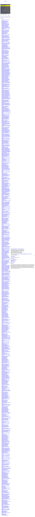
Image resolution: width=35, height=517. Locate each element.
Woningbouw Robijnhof (5, 327)
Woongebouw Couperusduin (6, 287)
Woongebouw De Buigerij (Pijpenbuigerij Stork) (5, 45)
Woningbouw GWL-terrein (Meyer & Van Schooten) (6, 159)
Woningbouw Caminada (5, 239)
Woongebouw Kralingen (5, 359)
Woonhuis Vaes (4, 371)
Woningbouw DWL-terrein (5, 250)
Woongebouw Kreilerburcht (5, 191)
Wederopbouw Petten (5, 350)
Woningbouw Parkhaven (5, 57)
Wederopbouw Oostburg (5, 329)
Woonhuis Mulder (4, 312)
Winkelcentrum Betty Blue (5, 55)
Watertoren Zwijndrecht (5, 497)
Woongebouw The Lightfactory (6, 145)
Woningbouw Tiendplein (5, 219)
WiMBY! (3, 68)
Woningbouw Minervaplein (5, 393)
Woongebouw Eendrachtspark (6, 69)
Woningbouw (12, 263)
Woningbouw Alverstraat (5, 66)
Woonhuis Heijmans (5, 502)
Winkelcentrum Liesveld (5, 299)
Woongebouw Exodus (5, 91)
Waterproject (4, 511)
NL (6, 1)
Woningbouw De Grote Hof (5, 78)
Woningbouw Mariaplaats (5, 148)
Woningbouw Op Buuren (5, 23)
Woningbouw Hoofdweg (5, 426)
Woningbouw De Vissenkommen (6, 326)
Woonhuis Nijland (4, 368)
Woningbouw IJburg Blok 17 (6, 48)
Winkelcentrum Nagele (5, 325)
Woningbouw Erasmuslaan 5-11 (6, 395)
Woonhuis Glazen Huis (5, 80)
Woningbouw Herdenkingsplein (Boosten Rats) (5, 177)
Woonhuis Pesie (4, 33)
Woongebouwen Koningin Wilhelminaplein (4, 215)
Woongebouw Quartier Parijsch (6, 47)
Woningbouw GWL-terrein (5, 154)
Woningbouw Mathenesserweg (6, 337)
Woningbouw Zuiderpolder (5, 203)
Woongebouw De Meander (5, 134)
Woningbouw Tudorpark (5, 22)
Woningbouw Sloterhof (5, 313)
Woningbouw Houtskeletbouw (6, 272)
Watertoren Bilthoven (5, 425)
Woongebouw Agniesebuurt (5, 237)
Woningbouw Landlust (5, 361)
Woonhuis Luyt (4, 122)
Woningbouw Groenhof (5, 81)
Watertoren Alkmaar (5, 495)
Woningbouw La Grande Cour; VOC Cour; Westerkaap (6, 44)
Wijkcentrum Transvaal (5, 286)
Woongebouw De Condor (5, 67)
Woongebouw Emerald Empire (6, 174)
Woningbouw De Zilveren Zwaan (6, 62)
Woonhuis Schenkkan (5, 306)
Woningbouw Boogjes (5, 269)
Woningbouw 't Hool (5, 291)
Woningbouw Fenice (5, 58)
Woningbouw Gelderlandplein (6, 94)
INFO (4, 1)
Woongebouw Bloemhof (5, 30)
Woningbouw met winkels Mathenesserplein (4, 401)
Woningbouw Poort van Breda (6, 139)
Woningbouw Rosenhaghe (5, 449)
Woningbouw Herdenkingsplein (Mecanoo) (5, 187)
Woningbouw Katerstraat (5, 241)
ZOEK (8, 15)
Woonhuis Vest (4, 307)
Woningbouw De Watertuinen (6, 76)
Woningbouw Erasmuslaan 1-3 (6, 379)
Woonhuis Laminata (5, 128)
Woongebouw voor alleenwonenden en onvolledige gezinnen (6, 319)
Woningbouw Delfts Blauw (5, 153)
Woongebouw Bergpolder (5, 376)
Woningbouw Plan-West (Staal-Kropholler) (5, 421)
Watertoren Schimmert (5, 418)
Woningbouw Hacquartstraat (6, 438)
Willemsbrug (4, 264)
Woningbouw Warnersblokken (6, 328)
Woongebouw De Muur (5, 256)
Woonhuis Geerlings (5, 184)
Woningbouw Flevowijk (5, 292)
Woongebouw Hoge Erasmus (6, 123)
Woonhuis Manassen (5, 308)
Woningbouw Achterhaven (5, 24)
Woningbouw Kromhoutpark (6, 189)
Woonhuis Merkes (4, 380)
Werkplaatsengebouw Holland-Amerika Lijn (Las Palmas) (6, 336)
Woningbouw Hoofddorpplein (6, 397)
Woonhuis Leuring (4, 490)
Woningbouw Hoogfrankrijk (5, 186)
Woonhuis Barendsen (5, 444)
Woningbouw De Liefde (5, 194)
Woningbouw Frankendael (5, 343)
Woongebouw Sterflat (5, 315)
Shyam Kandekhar (13, 258)
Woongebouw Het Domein (5, 63)
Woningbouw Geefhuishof (5, 144)
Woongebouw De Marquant (5, 70)
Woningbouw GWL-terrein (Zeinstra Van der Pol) (6, 160)
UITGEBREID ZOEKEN (4, 13)
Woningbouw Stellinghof (5, 100)
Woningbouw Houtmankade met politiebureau (5, 192)
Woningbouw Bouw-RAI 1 (5, 220)
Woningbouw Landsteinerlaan (6, 196)
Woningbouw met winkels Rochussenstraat (4, 173)
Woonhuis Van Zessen (5, 445)
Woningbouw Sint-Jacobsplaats (6, 265)
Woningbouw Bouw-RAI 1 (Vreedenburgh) (5, 222)
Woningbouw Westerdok (5, 261)
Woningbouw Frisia (5, 452)
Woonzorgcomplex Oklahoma (6, 155)
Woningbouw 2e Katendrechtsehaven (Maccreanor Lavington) (6, 115)
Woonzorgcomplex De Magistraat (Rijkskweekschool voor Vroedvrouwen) (6, 478)
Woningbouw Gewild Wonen (6, 130)
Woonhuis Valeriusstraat (5, 374)
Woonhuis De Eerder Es (5, 406)
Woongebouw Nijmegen (5, 167)
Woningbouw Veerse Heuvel (6, 213)
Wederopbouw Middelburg (5, 345)
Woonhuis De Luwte (5, 108)
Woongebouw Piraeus (5, 182)
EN (5, 1)
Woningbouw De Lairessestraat (6, 455)
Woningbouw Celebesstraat (5, 90)
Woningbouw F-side (5, 64)
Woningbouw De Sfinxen (6, 162)
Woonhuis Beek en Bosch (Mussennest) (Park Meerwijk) (6, 468)
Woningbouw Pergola (5, 227)
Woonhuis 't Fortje (4, 435)
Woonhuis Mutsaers (5, 356)
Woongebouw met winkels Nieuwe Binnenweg (5, 389)
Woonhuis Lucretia (4, 451)
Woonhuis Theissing (5, 314)
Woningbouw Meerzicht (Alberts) (6, 283)
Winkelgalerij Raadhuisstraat (5, 496)
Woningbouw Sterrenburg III (6, 279)
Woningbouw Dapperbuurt (5, 238)
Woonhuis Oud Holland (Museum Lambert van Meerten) (5, 506)
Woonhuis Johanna (4, 407)
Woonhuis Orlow (4, 311)
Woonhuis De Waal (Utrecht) (6, 266)
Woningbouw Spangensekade (6, 149)
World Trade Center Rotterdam (6, 243)
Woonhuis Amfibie (4, 514)
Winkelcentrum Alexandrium (6, 166)
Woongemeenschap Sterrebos (6, 232)
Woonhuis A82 (4, 254)
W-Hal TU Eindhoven (5, 305)
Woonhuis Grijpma (4, 437)
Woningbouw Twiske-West (5, 193)
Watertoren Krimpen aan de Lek (6, 483)
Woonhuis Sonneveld (5, 382)
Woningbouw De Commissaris (6, 103)
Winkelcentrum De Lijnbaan (5, 335)
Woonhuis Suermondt (5, 431)
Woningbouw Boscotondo (5, 131)
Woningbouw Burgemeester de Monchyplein (5, 107)
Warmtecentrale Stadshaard (5, 46)
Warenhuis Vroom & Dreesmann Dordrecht (5, 388)
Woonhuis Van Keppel (5, 316)
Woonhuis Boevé (4, 383)
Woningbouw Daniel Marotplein (6, 84)
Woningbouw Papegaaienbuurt (6, 450)
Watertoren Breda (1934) (5, 375)
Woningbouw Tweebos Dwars (6, 190)
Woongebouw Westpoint (5, 97)
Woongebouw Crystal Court (5, 43)
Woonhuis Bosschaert (5, 302)
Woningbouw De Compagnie (6, 86)
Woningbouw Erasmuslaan (5, 377)
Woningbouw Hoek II (5, 270)
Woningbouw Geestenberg (5, 293)
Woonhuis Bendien (4, 460)
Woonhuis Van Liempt (5, 394)
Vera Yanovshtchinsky (13, 261)
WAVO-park (4, 414)
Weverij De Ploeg (4, 318)
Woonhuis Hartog (4, 362)
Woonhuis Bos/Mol (5, 180)
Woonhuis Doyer (4, 398)
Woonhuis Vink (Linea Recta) (6, 430)
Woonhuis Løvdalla (5, 481)
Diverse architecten (13, 256)
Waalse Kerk (4, 434)
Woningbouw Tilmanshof (5, 498)
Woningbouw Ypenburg (5, 141)
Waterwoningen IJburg (5, 25)
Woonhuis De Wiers (5, 77)
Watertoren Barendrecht (5, 479)
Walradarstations (4, 331)
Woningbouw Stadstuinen (5, 116)
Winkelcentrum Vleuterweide (6, 39)
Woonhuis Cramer (4, 253)
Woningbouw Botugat (5, 242)
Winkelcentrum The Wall (5, 40)
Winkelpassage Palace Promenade (6, 262)
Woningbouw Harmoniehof (5, 443)
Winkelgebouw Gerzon (5, 473)
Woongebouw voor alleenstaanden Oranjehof (5, 353)
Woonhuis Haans (4, 221)
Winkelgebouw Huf (5, 334)
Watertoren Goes (4, 480)
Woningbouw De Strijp (5, 147)
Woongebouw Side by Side (5, 71)
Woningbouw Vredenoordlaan (6, 348)
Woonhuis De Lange (5, 475)
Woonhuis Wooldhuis (5, 392)
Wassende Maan (4, 60)
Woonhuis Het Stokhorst (5, 476)
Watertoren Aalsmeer (5, 410)
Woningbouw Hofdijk (5, 255)
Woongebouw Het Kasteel (5, 51)
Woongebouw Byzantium (5, 214)
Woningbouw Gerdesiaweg (5, 260)
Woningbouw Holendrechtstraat (6, 448)
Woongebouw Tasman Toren (6, 35)
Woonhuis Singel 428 (5, 296)
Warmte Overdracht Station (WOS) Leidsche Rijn (5, 152)
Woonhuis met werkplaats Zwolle (6, 246)
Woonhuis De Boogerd (5, 396)
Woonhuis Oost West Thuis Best (6, 501)
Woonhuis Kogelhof (5, 21)
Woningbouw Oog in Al (5, 440)
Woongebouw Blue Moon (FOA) (6, 125)
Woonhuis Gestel (4, 357)
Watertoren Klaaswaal (5, 408)
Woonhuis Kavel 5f (5, 140)
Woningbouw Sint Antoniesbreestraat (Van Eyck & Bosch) (6, 276)
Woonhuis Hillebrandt (5, 372)
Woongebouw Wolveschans (5, 150)
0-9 (9, 17)
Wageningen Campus (5, 32)
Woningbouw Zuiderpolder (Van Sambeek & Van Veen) (5, 218)
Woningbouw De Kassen (5, 226)
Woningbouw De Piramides (5, 79)
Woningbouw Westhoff (5, 282)
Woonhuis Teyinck (4, 400)
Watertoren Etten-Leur (5, 439)
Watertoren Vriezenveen (5, 381)
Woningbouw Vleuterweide (5, 83)
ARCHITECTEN (3, 4)
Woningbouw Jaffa (4, 360)
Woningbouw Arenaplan (5, 278)
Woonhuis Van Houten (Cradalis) (6, 404)
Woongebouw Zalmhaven (5, 164)
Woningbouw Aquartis (5, 132)
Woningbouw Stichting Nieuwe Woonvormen (5, 294)
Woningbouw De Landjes (5, 129)
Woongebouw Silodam (5, 118)
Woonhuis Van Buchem (5, 310)
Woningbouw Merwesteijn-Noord (6, 151)
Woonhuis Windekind (5, 411)
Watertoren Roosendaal (5, 474)
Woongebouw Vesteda (5, 75)
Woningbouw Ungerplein (5, 364)
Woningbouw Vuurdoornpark (6, 273)
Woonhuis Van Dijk (5, 309)
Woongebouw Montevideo (5, 85)
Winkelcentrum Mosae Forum (6, 65)
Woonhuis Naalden (4, 263)
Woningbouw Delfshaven (5, 268)
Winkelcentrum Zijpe (5, 333)
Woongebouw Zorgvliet (5, 416)
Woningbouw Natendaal (5, 295)
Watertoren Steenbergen (5, 347)
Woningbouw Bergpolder (5, 373)
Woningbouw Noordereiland (6, 104)
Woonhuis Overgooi (5, 52)
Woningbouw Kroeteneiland (5, 95)
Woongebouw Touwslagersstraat (6, 346)
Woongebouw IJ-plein (5, 251)
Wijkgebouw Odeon (5, 284)
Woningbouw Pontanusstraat (6, 202)
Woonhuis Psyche (4, 197)
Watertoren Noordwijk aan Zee (6, 463)
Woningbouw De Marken (5, 274)
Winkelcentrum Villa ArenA (5, 127)
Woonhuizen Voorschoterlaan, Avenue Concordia (6, 488)
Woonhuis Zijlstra (4, 386)
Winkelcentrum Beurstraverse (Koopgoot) (5, 163)
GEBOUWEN (2, 5)
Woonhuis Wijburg (4, 358)
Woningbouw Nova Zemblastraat (6, 281)
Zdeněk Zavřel (12, 260)
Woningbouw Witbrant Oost (5, 121)
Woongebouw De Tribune (5, 26)
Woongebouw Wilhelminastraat (6, 178)
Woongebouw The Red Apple (6, 42)
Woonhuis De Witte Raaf (5, 365)
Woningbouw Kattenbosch (5, 285)
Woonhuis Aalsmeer (5, 120)
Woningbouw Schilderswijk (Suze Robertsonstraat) (5, 231)
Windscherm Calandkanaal (5, 248)
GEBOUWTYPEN (3, 6)
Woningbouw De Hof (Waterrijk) (6, 72)
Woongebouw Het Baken (5, 117)
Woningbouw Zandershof (5, 204)
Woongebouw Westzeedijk (5, 409)
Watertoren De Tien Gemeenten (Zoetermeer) (5, 415)
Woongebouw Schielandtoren (6, 168)
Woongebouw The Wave (5, 93)
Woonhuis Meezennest (5, 469)
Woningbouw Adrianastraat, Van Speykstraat (5, 245)
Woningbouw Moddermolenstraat (6, 277)
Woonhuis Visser (4, 330)
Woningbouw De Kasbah (5, 288)
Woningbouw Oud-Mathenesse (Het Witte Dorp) (6, 442)
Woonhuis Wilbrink (5, 185)
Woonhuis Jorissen (4, 503)
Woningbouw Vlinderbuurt (5, 109)
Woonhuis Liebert (4, 366)
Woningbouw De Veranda (5, 31)
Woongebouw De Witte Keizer (6, 74)
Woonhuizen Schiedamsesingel (6, 494)
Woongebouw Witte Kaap (5, 36)
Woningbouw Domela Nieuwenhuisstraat (4, 56)
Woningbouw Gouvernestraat (6, 267)
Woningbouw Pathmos (5, 419)
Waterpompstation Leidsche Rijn (6, 110)
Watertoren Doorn (4, 491)
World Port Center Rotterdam (6, 135)
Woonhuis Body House (5, 53)
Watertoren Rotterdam (5, 510)
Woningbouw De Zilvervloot (6, 92)
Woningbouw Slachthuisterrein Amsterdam (5, 230)
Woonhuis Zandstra (5, 205)
